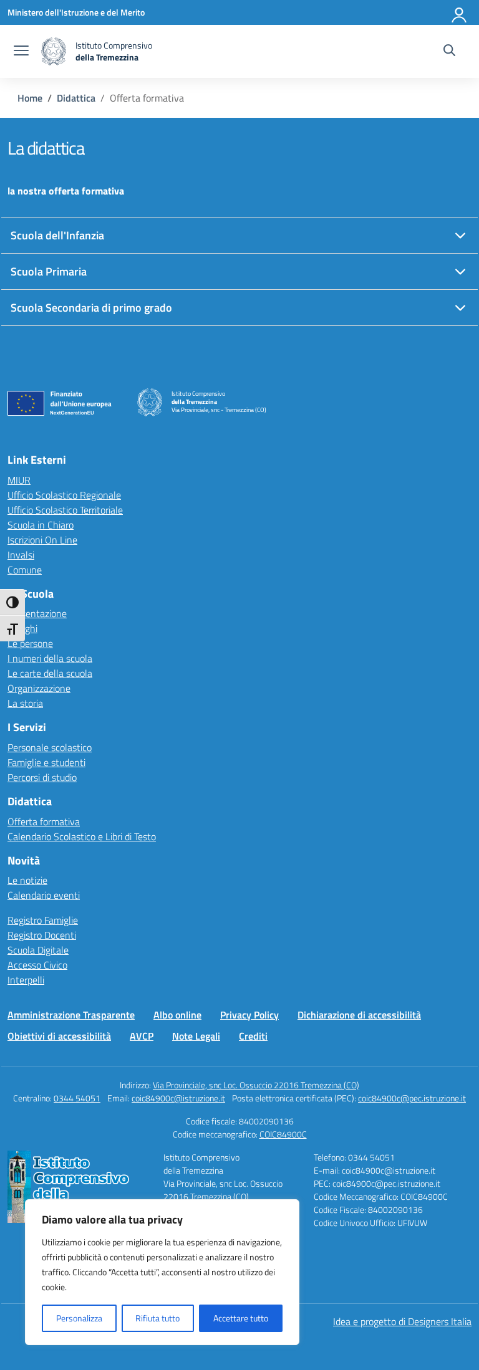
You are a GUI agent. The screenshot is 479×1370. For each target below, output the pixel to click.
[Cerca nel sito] (449, 52)
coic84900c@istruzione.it (178, 1097)
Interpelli (25, 979)
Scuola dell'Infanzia (57, 235)
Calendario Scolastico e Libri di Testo (81, 836)
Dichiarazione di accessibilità (359, 1014)
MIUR (19, 479)
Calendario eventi (43, 895)
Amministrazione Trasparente (71, 1014)
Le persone (30, 643)
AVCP (141, 1035)
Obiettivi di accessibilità (59, 1035)
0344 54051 (77, 1097)
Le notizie (27, 880)
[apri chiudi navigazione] (21, 51)
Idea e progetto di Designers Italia (402, 1321)
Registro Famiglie (42, 920)
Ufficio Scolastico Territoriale (65, 509)
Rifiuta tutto (157, 1317)
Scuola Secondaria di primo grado (91, 307)
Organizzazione (38, 688)
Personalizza (79, 1317)
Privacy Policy (249, 1014)
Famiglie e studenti (46, 762)
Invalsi (20, 554)
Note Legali (196, 1035)
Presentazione (37, 613)
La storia (25, 703)
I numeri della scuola (49, 658)
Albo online (177, 1014)
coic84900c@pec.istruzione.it (412, 1097)
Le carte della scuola (49, 673)
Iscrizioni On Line (42, 539)
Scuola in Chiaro (40, 524)
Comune (24, 569)
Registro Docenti (41, 934)
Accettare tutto (240, 1317)
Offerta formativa (43, 821)
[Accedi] (460, 12)
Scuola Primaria (49, 271)
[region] (162, 1272)
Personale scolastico (49, 747)
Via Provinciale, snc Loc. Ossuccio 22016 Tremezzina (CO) (256, 1084)
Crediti (253, 1035)
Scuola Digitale (38, 949)
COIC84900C (283, 1134)
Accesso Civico (37, 964)
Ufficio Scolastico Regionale (64, 494)
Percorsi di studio (42, 777)
